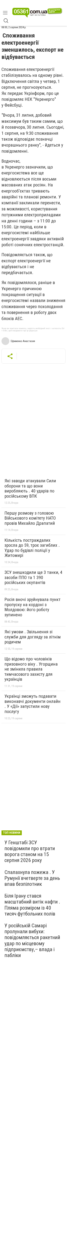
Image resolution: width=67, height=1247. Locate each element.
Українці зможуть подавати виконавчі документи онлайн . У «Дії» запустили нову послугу (32, 704)
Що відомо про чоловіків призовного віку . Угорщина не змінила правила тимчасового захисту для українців (31, 669)
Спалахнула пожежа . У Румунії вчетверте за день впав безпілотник (32, 878)
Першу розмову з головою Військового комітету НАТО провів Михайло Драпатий (30, 518)
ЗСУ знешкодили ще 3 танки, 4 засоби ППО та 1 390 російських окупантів (33, 577)
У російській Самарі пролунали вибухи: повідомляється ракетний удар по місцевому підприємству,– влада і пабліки (32, 940)
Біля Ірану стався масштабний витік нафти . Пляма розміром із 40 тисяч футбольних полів (32, 905)
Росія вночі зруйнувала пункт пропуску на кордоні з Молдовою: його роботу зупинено (32, 607)
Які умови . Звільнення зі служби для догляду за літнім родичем (32, 637)
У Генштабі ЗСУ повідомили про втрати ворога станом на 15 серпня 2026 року (29, 851)
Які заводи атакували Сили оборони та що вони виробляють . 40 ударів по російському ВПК (30, 488)
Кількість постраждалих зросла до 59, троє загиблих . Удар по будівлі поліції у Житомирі (32, 548)
